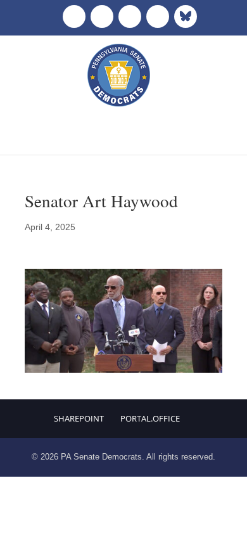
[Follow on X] (102, 16)
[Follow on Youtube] (157, 16)
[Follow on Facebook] (74, 16)
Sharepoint (79, 418)
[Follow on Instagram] (129, 16)
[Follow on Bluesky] (185, 16)
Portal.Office (150, 418)
